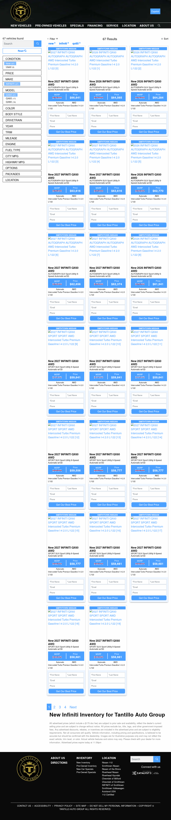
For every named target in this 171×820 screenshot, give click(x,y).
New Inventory (83, 762)
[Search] (37, 43)
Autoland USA (109, 791)
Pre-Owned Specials (86, 772)
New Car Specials (84, 769)
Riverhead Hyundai (111, 775)
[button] (21, 25)
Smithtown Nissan (110, 765)
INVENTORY (84, 757)
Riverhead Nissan (110, 772)
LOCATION (109, 757)
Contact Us (24, 805)
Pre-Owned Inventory (86, 765)
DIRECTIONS (59, 762)
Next (73, 706)
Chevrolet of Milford (111, 778)
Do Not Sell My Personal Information (113, 805)
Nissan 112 (107, 762)
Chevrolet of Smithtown (113, 781)
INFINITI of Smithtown (113, 785)
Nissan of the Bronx (111, 769)
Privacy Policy (63, 805)
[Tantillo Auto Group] (21, 11)
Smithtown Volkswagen (113, 788)
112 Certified (108, 794)
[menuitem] (22, 63)
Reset (21, 50)
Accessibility (43, 805)
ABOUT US (58, 757)
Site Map (81, 805)
